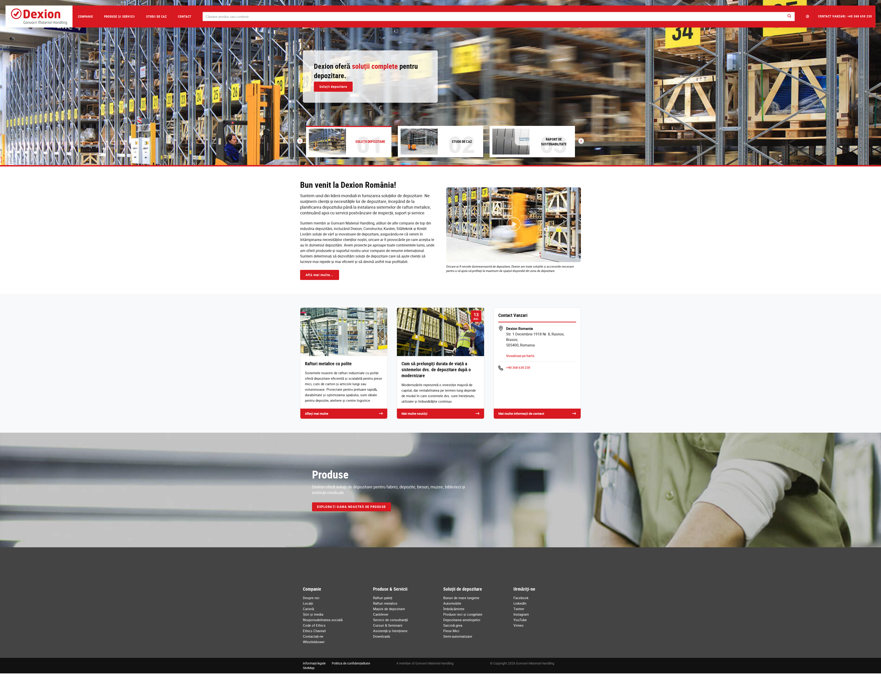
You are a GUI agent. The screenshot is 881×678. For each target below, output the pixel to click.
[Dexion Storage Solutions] (39, 16)
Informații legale (314, 663)
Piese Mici (451, 630)
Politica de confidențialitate (351, 663)
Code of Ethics (314, 625)
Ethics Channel (314, 630)
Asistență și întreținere (390, 630)
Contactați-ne (313, 636)
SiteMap (309, 668)
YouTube (520, 619)
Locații (308, 603)
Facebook (521, 597)
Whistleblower (314, 641)
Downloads (381, 636)
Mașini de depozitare (389, 608)
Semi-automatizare (457, 636)
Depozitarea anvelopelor (461, 619)
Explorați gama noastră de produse (351, 507)
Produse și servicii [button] (119, 16)
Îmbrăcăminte (453, 608)
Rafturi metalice (385, 603)
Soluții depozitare (333, 86)
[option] (440, 82)
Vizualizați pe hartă (520, 356)
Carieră (308, 608)
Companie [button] (85, 16)
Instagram (521, 614)
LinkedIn (519, 603)
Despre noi (311, 597)
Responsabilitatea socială (323, 619)
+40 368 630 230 (518, 367)
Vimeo (518, 625)
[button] (807, 17)
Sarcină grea (452, 625)
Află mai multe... (320, 275)
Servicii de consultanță (390, 619)
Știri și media (313, 614)
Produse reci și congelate (462, 614)
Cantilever (380, 614)
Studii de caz (156, 16)
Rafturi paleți (382, 597)
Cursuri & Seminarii (387, 625)
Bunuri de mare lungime (461, 597)
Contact (184, 16)
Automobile (452, 603)
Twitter (518, 608)
